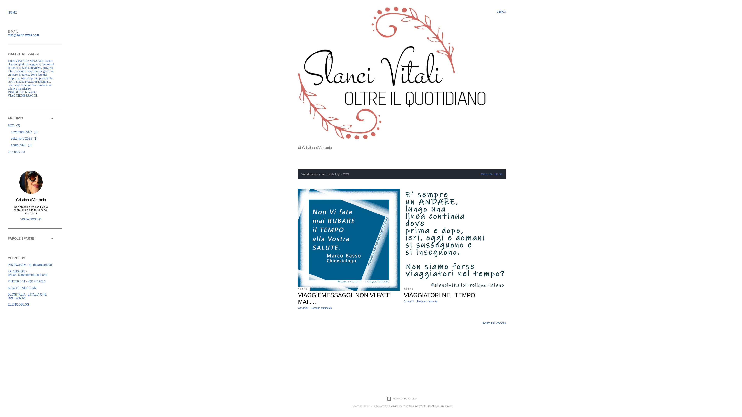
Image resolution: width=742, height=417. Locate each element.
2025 (13, 125)
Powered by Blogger (405, 398)
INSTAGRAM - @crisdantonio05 (30, 264)
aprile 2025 (21, 145)
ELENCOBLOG (18, 304)
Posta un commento (321, 308)
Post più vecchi (494, 323)
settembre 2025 (23, 138)
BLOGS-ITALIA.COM (22, 288)
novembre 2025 (24, 132)
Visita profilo (30, 219)
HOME (12, 12)
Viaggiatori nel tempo (439, 295)
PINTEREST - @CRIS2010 (27, 281)
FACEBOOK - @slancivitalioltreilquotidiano (27, 273)
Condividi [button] (303, 308)
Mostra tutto (491, 174)
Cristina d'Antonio (31, 200)
